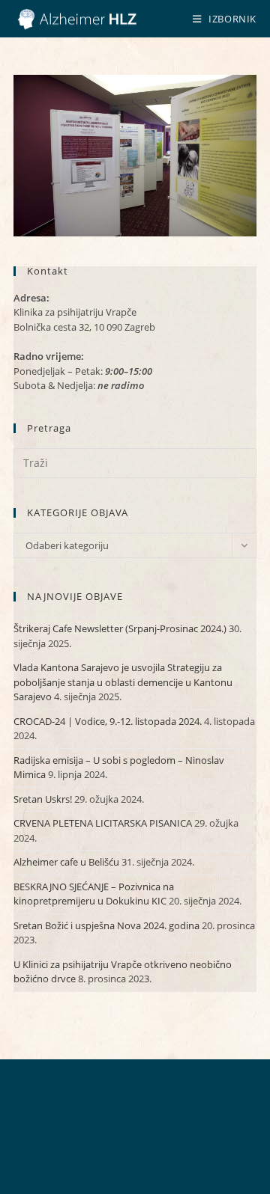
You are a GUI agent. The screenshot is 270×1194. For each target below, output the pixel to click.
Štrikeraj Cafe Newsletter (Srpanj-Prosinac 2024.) (120, 628)
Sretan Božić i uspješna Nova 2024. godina (107, 925)
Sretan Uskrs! (43, 799)
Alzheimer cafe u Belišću (66, 862)
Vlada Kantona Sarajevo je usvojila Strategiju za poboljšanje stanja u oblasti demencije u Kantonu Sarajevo (123, 682)
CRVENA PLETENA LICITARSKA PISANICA (103, 823)
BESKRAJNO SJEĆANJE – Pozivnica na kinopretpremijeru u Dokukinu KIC (94, 894)
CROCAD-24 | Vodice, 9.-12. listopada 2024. (108, 721)
